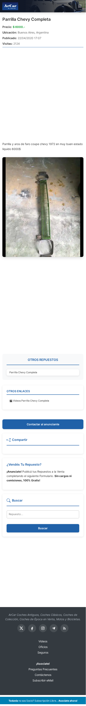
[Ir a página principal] (10, 6)
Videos (43, 641)
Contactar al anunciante (43, 424)
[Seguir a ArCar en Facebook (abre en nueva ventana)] (32, 628)
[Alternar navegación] (80, 6)
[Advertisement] (43, 94)
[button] (43, 441)
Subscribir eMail (43, 680)
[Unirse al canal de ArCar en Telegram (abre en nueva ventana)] (54, 628)
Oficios (43, 647)
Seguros (43, 652)
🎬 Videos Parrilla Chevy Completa (29, 400)
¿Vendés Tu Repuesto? (24, 464)
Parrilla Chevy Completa (26, 19)
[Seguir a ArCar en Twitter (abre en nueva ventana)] (21, 628)
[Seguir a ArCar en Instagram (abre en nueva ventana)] (43, 628)
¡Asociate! (43, 663)
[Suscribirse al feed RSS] (64, 628)
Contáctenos (43, 674)
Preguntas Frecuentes (43, 669)
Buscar (43, 528)
